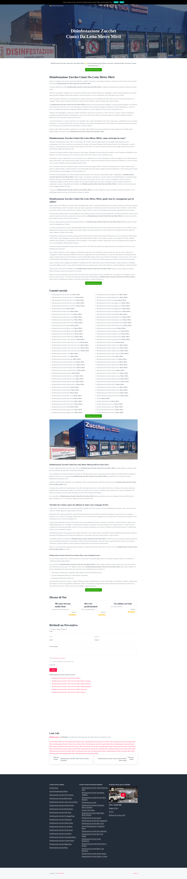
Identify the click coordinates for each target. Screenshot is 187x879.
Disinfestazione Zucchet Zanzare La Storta (94, 856)
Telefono (96, 640)
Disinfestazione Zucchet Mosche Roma (61, 809)
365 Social (61, 873)
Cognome (96, 636)
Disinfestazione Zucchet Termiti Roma (61, 830)
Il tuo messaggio (53, 646)
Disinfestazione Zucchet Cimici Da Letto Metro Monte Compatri (71, 681)
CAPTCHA (52, 665)
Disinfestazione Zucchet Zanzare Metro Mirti (67, 749)
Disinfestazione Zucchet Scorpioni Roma (61, 840)
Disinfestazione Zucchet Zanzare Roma (61, 823)
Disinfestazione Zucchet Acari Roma (60, 833)
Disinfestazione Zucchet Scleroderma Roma (62, 837)
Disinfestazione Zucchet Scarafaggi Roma (62, 816)
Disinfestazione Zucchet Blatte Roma (60, 798)
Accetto (116, 2)
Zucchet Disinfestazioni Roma (58, 791)
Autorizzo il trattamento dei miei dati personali (63, 661)
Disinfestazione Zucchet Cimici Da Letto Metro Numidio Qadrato (71, 686)
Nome (50, 636)
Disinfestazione (54, 737)
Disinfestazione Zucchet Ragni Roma (60, 844)
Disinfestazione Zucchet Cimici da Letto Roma (63, 802)
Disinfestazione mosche (89, 802)
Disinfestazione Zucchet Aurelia (91, 818)
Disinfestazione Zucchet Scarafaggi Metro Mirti (98, 746)
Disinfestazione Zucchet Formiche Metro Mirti (100, 744)
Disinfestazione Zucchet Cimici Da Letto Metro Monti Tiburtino (71, 684)
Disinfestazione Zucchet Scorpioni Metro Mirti (121, 751)
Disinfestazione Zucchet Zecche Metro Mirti (94, 749)
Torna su (136, 873)
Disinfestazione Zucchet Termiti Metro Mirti (122, 749)
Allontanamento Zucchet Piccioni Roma (61, 795)
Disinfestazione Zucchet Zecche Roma (60, 826)
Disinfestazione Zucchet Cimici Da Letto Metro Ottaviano (69, 689)
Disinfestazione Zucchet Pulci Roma (60, 812)
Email (51, 640)
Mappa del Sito (113, 808)
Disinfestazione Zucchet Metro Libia (93, 823)
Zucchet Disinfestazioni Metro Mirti (73, 741)
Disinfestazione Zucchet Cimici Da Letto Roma (66, 678)
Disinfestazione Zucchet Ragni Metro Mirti (62, 753)
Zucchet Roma (53, 788)
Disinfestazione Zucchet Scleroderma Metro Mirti (91, 751)
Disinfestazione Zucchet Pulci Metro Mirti (70, 746)
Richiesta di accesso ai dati (117, 815)
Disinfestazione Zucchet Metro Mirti (87, 753)
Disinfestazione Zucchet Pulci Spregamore (94, 820)
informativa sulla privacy (59, 658)
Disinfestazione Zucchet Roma (58, 847)
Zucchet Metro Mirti (55, 741)
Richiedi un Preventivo (93, 69)
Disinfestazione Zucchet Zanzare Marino (94, 853)
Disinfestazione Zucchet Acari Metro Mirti (62, 751)
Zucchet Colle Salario (88, 810)
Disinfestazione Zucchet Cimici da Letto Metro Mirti (69, 744)
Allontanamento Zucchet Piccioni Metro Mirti (99, 741)
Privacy (111, 811)
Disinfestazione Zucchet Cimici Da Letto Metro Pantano (69, 692)
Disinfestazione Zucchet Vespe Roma (60, 819)
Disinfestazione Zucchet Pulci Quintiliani (94, 831)
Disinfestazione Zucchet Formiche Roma (61, 805)
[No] (185, 2)
